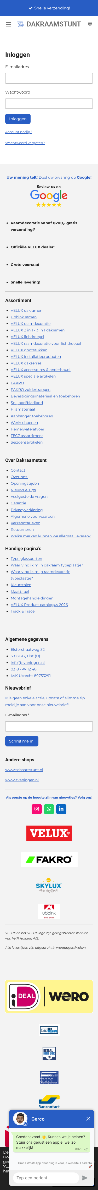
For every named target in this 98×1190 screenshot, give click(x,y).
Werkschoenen (24, 422)
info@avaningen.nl (28, 662)
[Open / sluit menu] (8, 24)
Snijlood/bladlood (27, 402)
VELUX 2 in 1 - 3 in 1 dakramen (38, 330)
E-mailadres (17, 66)
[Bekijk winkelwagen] (89, 24)
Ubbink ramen (24, 317)
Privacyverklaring (27, 509)
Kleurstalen (21, 584)
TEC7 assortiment (27, 435)
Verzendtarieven (25, 523)
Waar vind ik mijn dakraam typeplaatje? (47, 565)
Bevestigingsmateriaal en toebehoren (45, 396)
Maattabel (20, 591)
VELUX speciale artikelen (33, 376)
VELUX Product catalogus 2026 (39, 604)
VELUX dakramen (26, 310)
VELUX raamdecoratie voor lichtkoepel (46, 343)
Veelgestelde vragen (29, 496)
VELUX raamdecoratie (30, 323)
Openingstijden (25, 483)
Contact (18, 470)
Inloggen (18, 118)
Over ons (19, 476)
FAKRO (17, 383)
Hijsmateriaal (23, 409)
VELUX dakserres (26, 363)
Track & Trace (22, 611)
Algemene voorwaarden (33, 516)
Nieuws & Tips (23, 490)
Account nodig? (18, 132)
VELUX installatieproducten (36, 356)
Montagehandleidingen (32, 598)
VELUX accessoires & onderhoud (41, 369)
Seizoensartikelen (27, 442)
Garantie (18, 503)
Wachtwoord (17, 92)
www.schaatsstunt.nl (24, 769)
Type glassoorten (26, 558)
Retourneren (23, 529)
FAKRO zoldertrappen (30, 389)
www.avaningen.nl (22, 780)
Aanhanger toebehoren (32, 416)
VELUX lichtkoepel (27, 336)
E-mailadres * (17, 715)
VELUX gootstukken (29, 350)
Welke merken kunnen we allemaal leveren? (51, 536)
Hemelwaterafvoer (27, 429)
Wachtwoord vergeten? (25, 143)
